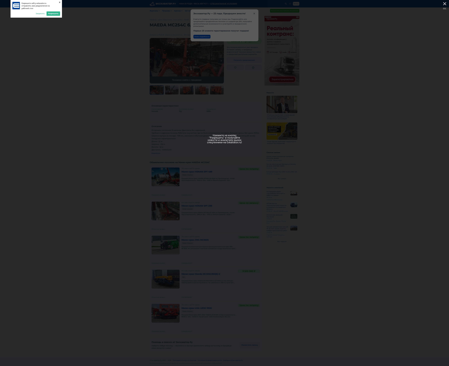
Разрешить (53, 13)
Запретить (40, 13)
